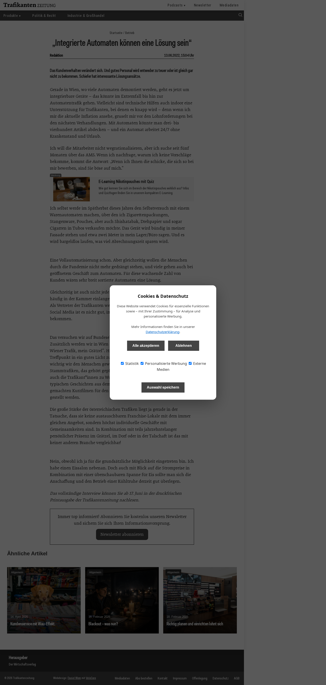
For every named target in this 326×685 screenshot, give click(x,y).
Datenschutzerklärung (162, 332)
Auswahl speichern (163, 387)
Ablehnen (183, 345)
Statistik (131, 363)
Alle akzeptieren (145, 345)
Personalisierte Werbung (165, 363)
